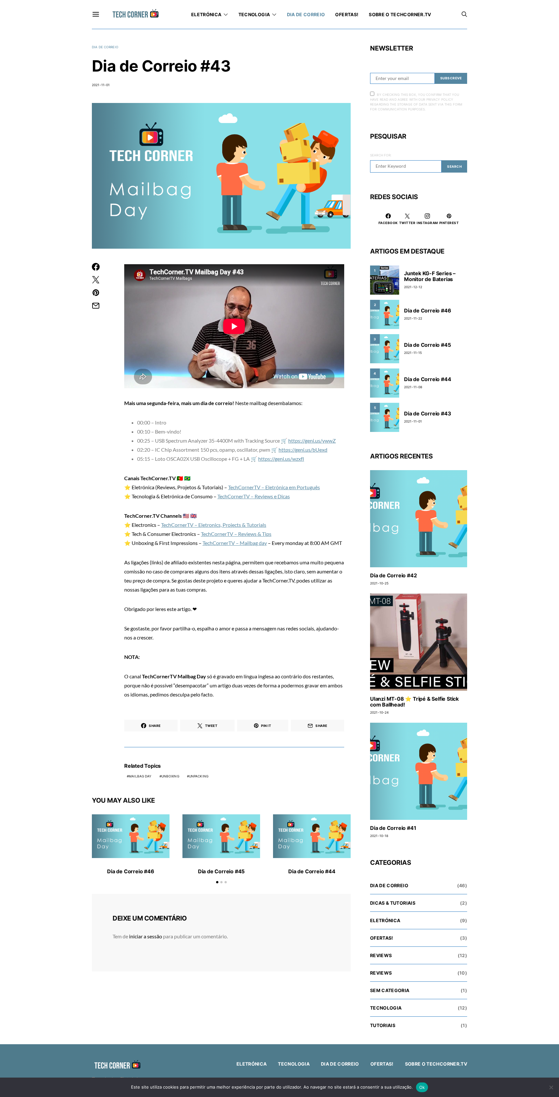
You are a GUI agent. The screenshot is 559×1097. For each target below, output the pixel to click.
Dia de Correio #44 (311, 871)
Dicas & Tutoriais (392, 903)
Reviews (381, 955)
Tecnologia (254, 14)
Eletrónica (206, 14)
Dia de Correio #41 (393, 828)
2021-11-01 (101, 85)
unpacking (198, 776)
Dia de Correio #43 (427, 413)
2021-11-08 (413, 387)
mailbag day (140, 776)
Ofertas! (346, 14)
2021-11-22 (413, 318)
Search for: (380, 155)
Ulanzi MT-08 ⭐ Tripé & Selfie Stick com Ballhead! (414, 702)
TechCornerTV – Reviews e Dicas (253, 496)
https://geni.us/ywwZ (312, 440)
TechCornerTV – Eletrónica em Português (274, 487)
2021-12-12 (413, 287)
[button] (217, 882)
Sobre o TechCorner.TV (400, 14)
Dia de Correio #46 (130, 871)
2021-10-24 (379, 712)
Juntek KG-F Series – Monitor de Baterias (429, 276)
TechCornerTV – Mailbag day (235, 543)
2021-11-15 (413, 353)
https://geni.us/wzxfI (281, 459)
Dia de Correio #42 (393, 575)
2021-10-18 (379, 836)
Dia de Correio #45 (221, 871)
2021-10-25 (379, 583)
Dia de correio (306, 14)
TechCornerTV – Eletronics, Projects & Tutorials (213, 525)
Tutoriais (382, 1025)
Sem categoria (390, 990)
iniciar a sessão (145, 936)
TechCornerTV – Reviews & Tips (236, 534)
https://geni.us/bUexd (303, 450)
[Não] (551, 1087)
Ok (422, 1087)
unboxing (170, 776)
